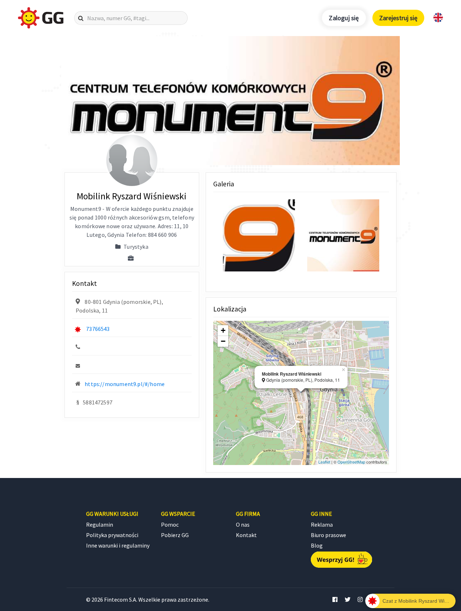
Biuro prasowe (328, 535)
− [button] (223, 341)
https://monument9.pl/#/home (125, 384)
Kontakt (246, 535)
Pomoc (170, 524)
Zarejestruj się (398, 18)
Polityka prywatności (112, 535)
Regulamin (99, 524)
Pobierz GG (175, 535)
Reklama (322, 524)
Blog (317, 545)
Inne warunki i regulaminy (117, 545)
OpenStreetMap (351, 462)
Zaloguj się (344, 18)
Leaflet (324, 462)
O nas (243, 524)
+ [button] (223, 330)
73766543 (97, 328)
